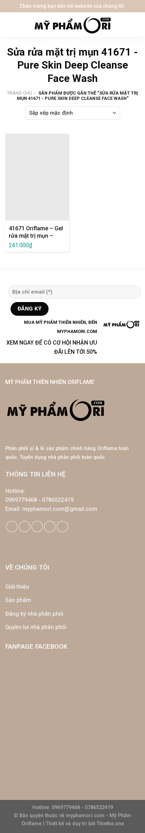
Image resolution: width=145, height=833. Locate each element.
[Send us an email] (37, 526)
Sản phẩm (18, 600)
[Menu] (10, 24)
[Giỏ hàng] (136, 24)
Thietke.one (110, 824)
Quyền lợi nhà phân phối (35, 627)
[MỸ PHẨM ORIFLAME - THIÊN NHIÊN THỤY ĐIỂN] (72, 25)
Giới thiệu (17, 586)
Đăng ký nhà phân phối (34, 613)
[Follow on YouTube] (62, 526)
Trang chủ (19, 93)
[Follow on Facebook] (12, 526)
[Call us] (50, 526)
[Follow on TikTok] (24, 526)
